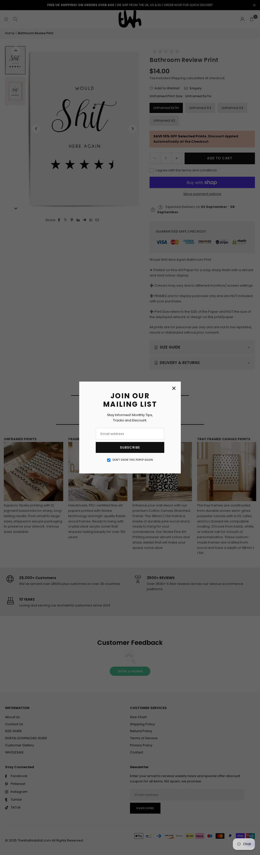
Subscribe (130, 447)
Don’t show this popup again (132, 460)
